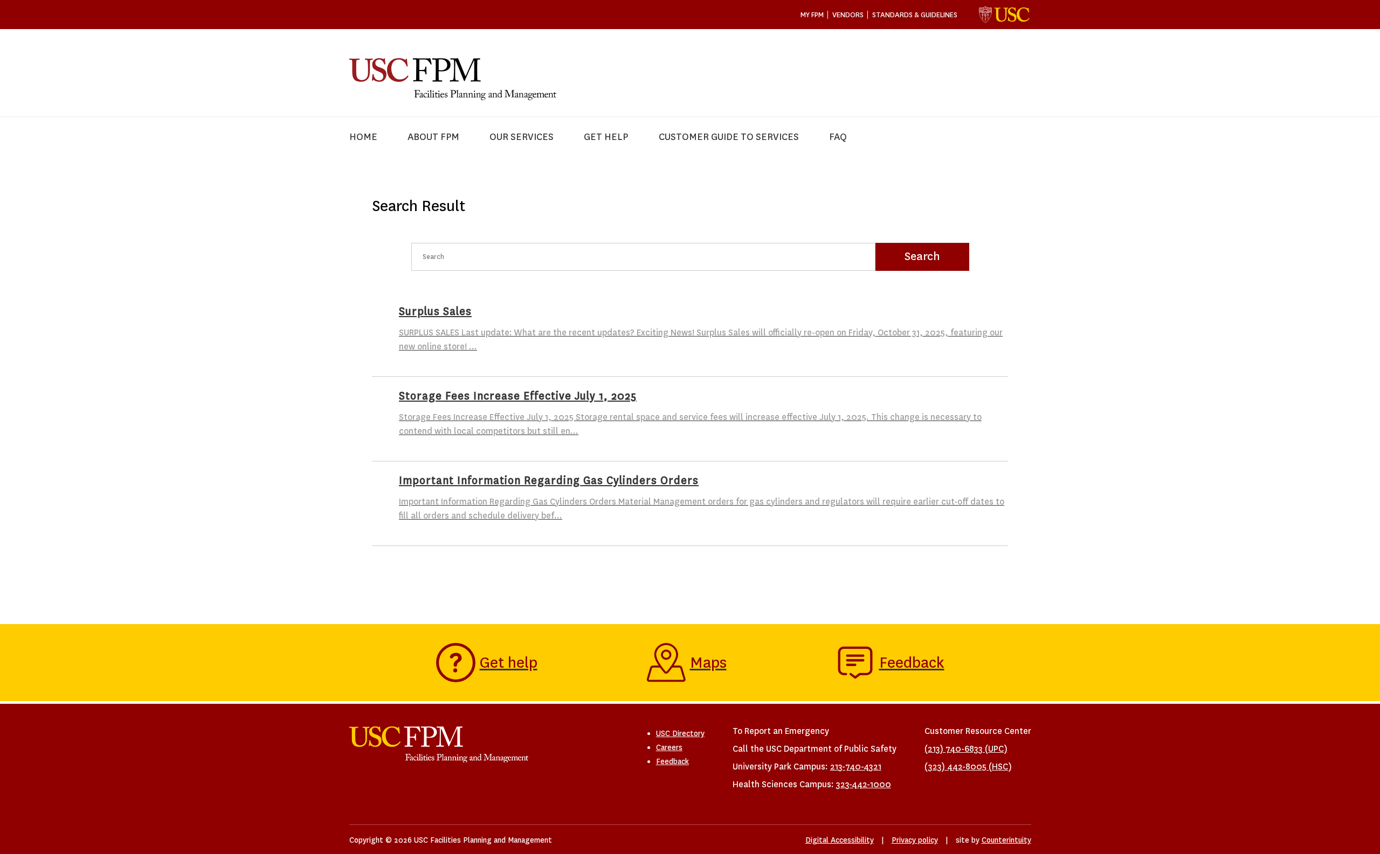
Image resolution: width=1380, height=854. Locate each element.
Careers (669, 747)
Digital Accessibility (839, 840)
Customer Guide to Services (729, 137)
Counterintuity (1006, 840)
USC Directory (680, 733)
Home (363, 137)
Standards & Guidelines (914, 15)
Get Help (606, 137)
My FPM (812, 15)
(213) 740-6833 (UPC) (966, 748)
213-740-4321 (855, 766)
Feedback (672, 761)
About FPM (433, 137)
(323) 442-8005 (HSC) (968, 766)
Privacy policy (915, 840)
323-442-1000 (863, 784)
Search (922, 256)
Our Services (521, 137)
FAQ (838, 137)
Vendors (848, 15)
